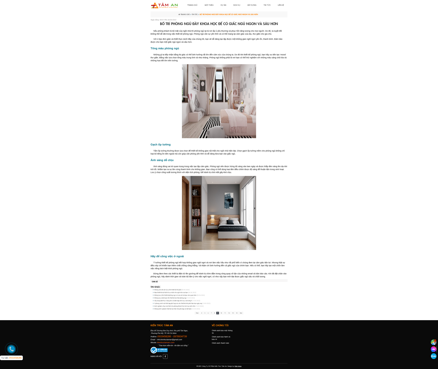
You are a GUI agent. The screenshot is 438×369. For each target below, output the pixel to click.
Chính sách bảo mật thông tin (222, 332)
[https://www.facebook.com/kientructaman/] (165, 356)
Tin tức (267, 5)
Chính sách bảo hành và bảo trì (221, 338)
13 (232, 313)
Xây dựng (251, 5)
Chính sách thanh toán (220, 343)
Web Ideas (238, 366)
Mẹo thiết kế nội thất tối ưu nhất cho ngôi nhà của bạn (171, 292)
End (241, 313)
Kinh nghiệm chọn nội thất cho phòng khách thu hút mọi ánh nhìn (175, 306)
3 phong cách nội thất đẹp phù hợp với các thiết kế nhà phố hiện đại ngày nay (178, 303)
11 (225, 313)
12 (229, 313)
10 (221, 313)
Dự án (223, 5)
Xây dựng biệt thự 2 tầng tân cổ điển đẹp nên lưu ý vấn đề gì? (173, 301)
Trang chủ (192, 5)
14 (236, 313)
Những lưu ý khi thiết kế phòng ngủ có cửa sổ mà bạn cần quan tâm (175, 295)
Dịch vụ (236, 5)
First (197, 313)
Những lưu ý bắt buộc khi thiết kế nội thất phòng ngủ (170, 298)
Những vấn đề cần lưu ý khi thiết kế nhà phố (167, 290)
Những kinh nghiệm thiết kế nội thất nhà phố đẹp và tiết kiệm (173, 309)
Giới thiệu (209, 5)
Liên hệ (281, 5)
